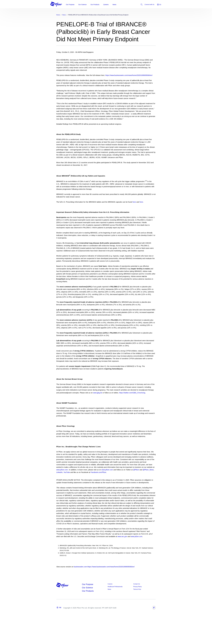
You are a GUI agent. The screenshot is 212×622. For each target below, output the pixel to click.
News (109, 589)
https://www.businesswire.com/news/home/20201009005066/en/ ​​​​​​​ (111, 567)
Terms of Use (137, 589)
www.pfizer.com (62, 470)
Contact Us (136, 584)
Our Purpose (87, 584)
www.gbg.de (97, 393)
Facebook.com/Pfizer (98, 472)
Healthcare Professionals (115, 586)
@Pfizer (136, 470)
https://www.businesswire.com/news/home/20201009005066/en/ (128, 75)
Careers (110, 584)
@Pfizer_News (148, 470)
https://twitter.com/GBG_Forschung (132, 393)
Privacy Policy (137, 586)
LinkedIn (59, 472)
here (134, 202)
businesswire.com (80, 567)
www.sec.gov (122, 536)
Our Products (88, 591)
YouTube (67, 472)
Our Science (87, 587)
